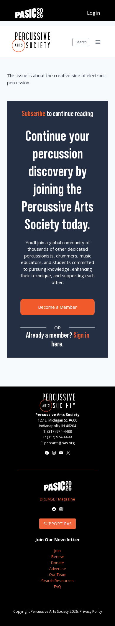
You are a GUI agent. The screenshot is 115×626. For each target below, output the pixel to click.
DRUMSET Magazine (57, 499)
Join (57, 550)
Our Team (57, 574)
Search (81, 41)
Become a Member (57, 307)
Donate (57, 562)
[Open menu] (97, 42)
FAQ (57, 586)
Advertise (57, 568)
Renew (57, 556)
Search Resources (57, 580)
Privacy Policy (91, 611)
